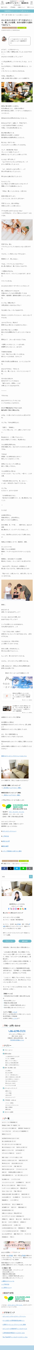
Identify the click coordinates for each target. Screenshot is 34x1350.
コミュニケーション (8, 1182)
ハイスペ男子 (14, 1200)
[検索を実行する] (31, 876)
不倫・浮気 (18, 1191)
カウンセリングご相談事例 (20, 1131)
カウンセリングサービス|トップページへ (14, 1316)
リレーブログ (6, 1131)
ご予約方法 (5, 836)
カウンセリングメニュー (9, 831)
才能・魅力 (18, 1166)
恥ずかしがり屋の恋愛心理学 (11, 1062)
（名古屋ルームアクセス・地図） (12, 788)
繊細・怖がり (18, 1234)
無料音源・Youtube (24, 1128)
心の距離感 (20, 1182)
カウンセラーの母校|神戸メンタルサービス (15, 1329)
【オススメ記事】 (22, 27)
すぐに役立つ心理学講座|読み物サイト (14, 1320)
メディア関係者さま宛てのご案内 (11, 851)
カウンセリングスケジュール (11, 1105)
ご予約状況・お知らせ (10, 1100)
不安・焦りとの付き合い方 (11, 1081)
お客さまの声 (6, 841)
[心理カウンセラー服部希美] (17, 3)
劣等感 (23, 1222)
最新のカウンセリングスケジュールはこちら (14, 756)
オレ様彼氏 (16, 1197)
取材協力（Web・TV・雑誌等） (11, 1125)
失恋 (13, 1207)
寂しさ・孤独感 (17, 1204)
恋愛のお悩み (7, 1053)
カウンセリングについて (10, 1088)
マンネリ (28, 1234)
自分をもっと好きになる (9, 1160)
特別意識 (5, 1237)
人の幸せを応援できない (9, 1228)
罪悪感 (5, 1219)
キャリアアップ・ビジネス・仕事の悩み (13, 1216)
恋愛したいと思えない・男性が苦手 (12, 1213)
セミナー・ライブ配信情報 (9, 1122)
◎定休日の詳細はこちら (17, 1040)
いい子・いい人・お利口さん (10, 1188)
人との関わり (8, 1070)
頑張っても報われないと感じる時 (12, 1077)
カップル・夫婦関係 (9, 1058)
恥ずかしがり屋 (22, 1147)
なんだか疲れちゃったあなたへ (9, 27)
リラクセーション (21, 1169)
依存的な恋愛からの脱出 (16, 1172)
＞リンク (14, 1012)
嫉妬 (12, 1219)
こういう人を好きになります (10, 1231)
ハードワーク (24, 863)
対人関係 (5, 1179)
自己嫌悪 (5, 1207)
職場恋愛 (5, 1200)
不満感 (23, 1231)
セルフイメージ (7, 1166)
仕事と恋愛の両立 (7, 1175)
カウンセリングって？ (10, 1097)
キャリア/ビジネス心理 (10, 1085)
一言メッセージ (15, 863)
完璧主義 (21, 1228)
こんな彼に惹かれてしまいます (12, 1056)
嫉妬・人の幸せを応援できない (12, 1065)
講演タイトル (6, 1134)
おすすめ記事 (20, 1150)
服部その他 (7, 1109)
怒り (4, 1222)
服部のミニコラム (8, 1150)
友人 (28, 1182)
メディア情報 (8, 1093)
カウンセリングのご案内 (9, 1128)
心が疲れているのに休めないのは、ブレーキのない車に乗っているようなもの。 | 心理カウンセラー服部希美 (21, 708)
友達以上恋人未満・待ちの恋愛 (10, 1194)
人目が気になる (7, 1225)
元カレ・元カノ (7, 1191)
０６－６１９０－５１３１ (16, 812)
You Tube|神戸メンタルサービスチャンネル (15, 1337)
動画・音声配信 (8, 1107)
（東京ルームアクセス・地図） (12, 795)
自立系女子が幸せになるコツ (10, 1138)
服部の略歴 (5, 846)
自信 (4, 1172)
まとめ (18, 1153)
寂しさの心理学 (8, 1072)
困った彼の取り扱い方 (9, 1141)
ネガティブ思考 (13, 1222)
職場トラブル (7, 863)
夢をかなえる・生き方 (10, 1083)
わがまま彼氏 (6, 1197)
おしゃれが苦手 (7, 1234)
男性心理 (23, 1188)
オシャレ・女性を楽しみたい (11, 1074)
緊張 (29, 1228)
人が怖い (17, 1225)
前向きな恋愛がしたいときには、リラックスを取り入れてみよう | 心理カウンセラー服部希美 (21, 695)
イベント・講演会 (9, 1103)
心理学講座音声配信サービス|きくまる (14, 1333)
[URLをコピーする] (30, 868)
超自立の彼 (25, 1194)
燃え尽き (27, 1219)
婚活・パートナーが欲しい (11, 1060)
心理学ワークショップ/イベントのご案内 (14, 1324)
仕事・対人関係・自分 (10, 1067)
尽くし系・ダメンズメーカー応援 (11, 1144)
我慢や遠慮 (22, 1207)
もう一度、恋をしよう (21, 1175)
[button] (4, 868)
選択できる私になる (8, 1169)
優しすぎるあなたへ (8, 1147)
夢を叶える (6, 1163)
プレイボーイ (26, 1197)
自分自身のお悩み (8, 1210)
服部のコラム (8, 1091)
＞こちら (14, 1018)
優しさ (18, 1219)
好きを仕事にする (17, 1163)
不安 (12, 1237)
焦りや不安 (6, 1204)
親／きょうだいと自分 (8, 1185)
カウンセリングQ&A (8, 1153)
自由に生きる (23, 1160)
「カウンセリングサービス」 (15, 1305)
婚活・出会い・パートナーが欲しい (12, 1157)
